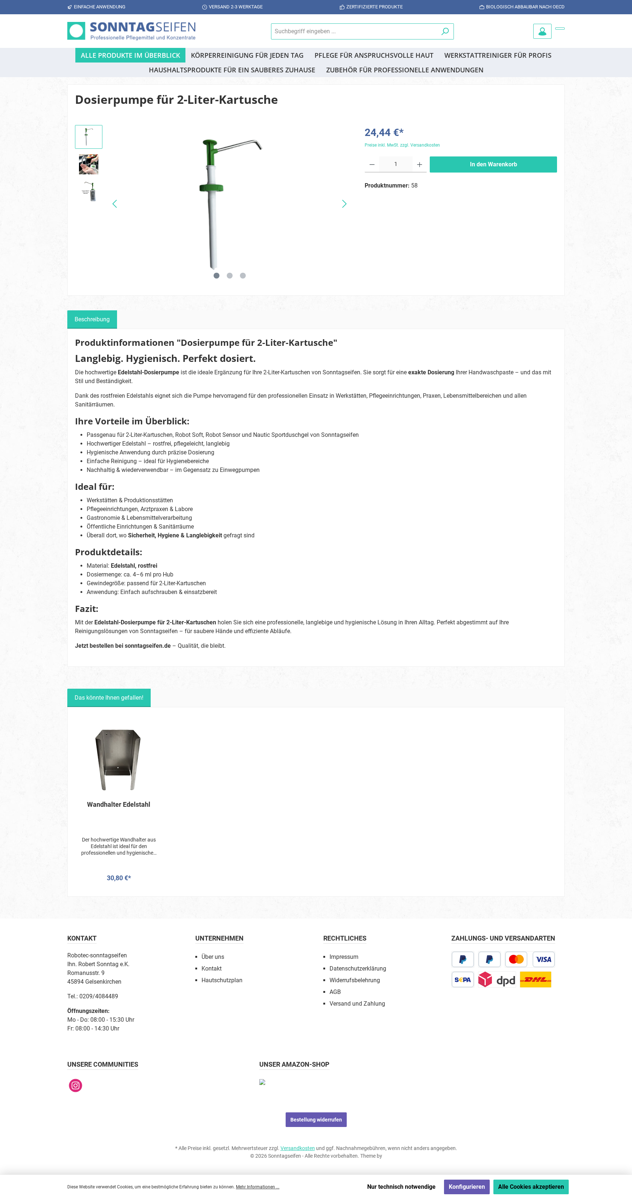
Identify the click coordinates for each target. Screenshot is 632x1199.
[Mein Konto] (542, 31)
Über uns (213, 956)
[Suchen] (445, 31)
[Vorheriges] (115, 204)
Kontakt (212, 968)
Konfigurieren (467, 1186)
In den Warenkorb (493, 164)
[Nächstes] (344, 204)
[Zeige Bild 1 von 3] (216, 276)
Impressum (344, 956)
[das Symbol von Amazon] (262, 1081)
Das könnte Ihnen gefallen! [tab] (109, 697)
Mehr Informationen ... (257, 1186)
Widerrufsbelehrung (355, 980)
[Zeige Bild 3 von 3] (243, 276)
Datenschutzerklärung (358, 968)
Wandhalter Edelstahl (118, 804)
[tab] (92, 319)
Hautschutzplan (222, 980)
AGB (335, 991)
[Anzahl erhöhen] (419, 164)
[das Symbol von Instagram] (75, 1085)
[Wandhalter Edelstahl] (119, 758)
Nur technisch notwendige (401, 1186)
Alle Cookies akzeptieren (531, 1186)
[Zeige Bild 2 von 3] (230, 276)
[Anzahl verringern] (372, 164)
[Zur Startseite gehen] (131, 31)
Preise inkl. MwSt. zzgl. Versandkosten (402, 145)
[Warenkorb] (560, 28)
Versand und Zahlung (357, 1003)
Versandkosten (298, 1148)
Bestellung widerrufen (316, 1120)
